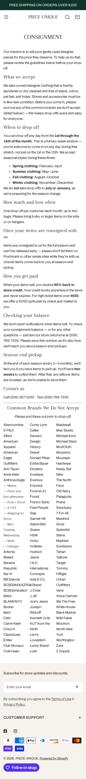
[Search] (67, 17)
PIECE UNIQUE (27, 758)
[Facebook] (5, 731)
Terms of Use (61, 699)
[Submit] (76, 686)
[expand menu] (6, 17)
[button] (77, 17)
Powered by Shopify (54, 758)
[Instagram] (15, 731)
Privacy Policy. (14, 704)
